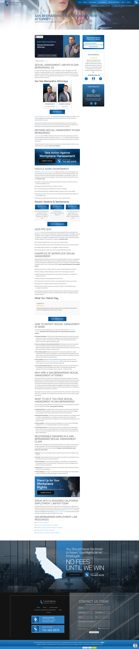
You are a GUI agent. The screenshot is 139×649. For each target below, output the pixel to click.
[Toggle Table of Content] (45, 61)
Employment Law (38, 610)
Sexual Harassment (91, 43)
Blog (123, 2)
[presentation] (86, 82)
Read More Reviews (57, 319)
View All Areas (93, 46)
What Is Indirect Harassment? (42, 522)
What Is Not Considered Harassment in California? (47, 525)
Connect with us (47, 161)
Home (79, 2)
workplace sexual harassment (47, 172)
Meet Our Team (57, 112)
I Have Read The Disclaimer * (104, 629)
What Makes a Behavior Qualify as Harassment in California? (49, 527)
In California (37, 135)
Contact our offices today (60, 511)
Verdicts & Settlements (114, 2)
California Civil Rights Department (52, 361)
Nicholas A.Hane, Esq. (64, 104)
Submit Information (94, 632)
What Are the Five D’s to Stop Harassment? (45, 530)
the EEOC (45, 424)
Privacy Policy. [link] (86, 642)
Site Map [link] (80, 642)
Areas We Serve (102, 2)
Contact (129, 2)
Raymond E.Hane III (50, 104)
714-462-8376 (130, 5)
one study (62, 137)
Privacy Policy (84, 628)
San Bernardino (66, 75)
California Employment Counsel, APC (44, 116)
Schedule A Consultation (101, 5)
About (85, 2)
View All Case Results (57, 224)
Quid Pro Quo (38, 232)
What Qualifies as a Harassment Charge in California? (48, 532)
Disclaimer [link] (74, 642)
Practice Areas (92, 2)
